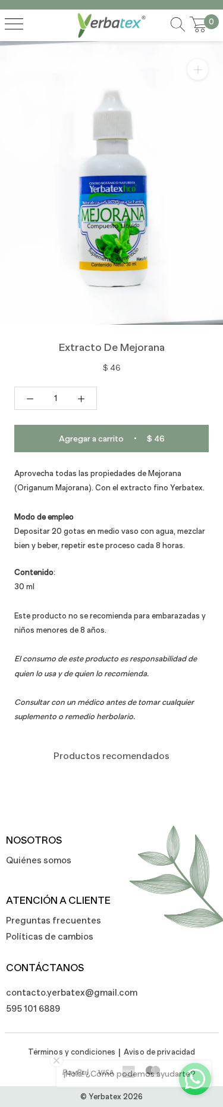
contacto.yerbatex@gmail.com (65, 992)
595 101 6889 (33, 1008)
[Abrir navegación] (14, 25)
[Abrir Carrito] (199, 25)
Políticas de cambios (49, 936)
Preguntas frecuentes (53, 920)
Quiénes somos (38, 860)
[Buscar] (178, 25)
